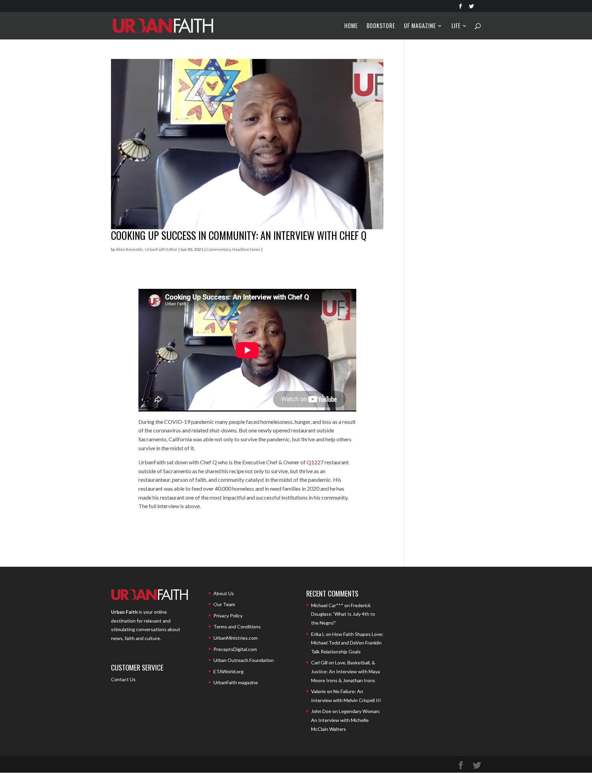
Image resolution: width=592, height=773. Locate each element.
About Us (223, 593)
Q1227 (315, 462)
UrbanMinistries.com (235, 638)
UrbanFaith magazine (235, 682)
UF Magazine (420, 26)
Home (351, 26)
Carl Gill (319, 662)
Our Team (224, 604)
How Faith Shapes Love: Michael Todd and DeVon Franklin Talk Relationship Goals (347, 642)
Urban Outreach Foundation (243, 660)
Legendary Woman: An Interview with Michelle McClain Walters (345, 720)
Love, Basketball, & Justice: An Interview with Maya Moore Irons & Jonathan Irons (345, 671)
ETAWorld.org (228, 671)
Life (456, 26)
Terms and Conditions (237, 626)
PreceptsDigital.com (235, 649)
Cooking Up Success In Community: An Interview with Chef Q (239, 235)
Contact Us (123, 679)
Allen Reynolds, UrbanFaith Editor (146, 249)
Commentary (218, 249)
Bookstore (381, 26)
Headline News (246, 249)
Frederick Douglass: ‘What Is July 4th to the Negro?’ (343, 614)
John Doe (321, 711)
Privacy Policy (228, 615)
